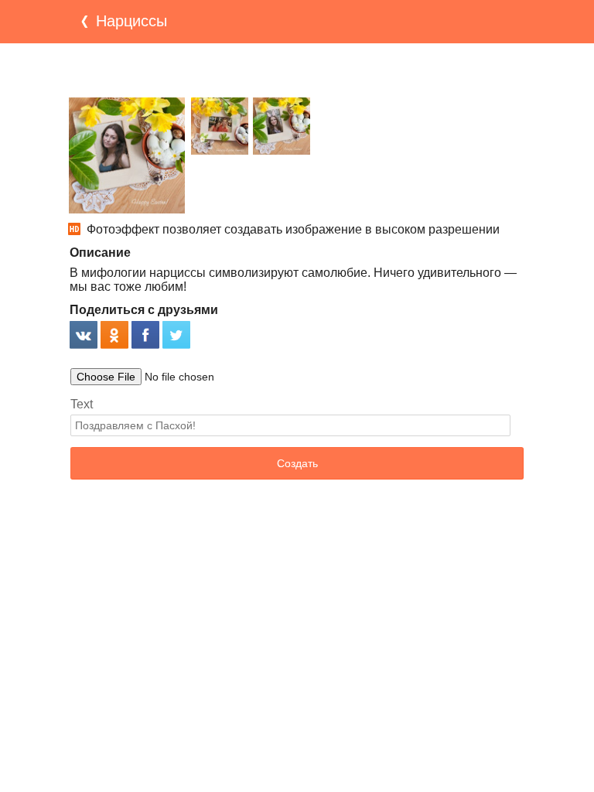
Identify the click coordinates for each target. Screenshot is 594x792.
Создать (297, 463)
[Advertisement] (297, 70)
